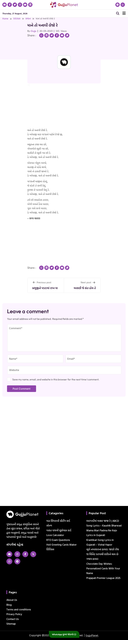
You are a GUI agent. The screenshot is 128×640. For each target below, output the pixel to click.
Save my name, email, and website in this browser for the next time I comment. (55, 379)
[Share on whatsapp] (41, 35)
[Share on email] (62, 35)
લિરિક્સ (16, 18)
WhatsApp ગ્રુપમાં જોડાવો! (63, 634)
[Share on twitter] (51, 35)
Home (5, 18)
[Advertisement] (10, 60)
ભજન (28, 18)
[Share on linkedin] (46, 35)
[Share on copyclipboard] (67, 35)
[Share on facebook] (57, 35)
